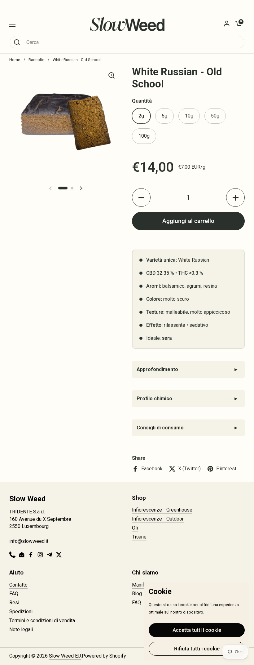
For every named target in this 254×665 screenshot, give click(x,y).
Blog (137, 593)
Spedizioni (21, 611)
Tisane (139, 537)
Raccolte (36, 59)
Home (14, 59)
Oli (135, 528)
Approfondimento (157, 369)
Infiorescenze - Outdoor (158, 519)
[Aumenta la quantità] (235, 197)
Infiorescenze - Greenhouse (162, 510)
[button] (238, 24)
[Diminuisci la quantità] (141, 197)
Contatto (18, 585)
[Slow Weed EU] (127, 24)
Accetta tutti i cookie (197, 630)
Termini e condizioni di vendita (42, 620)
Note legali (21, 629)
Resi (14, 602)
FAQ (13, 593)
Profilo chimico (154, 398)
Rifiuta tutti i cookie (197, 648)
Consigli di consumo (160, 428)
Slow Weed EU (65, 656)
